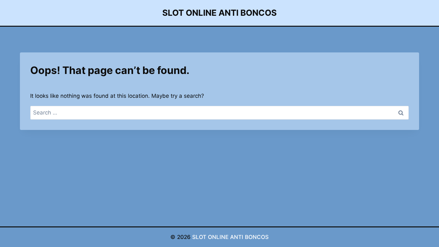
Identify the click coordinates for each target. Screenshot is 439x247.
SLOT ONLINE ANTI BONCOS (230, 237)
